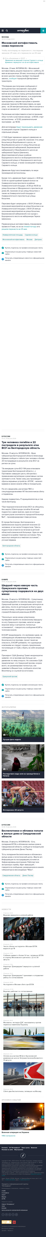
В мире (5, 580)
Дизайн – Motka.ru (7, 1230)
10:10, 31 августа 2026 (9, 275)
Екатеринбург (8, 344)
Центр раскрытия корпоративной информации (15, 1210)
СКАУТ (3, 1195)
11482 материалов (8, 1136)
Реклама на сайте (7, 1150)
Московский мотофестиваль (13, 240)
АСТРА (3, 1199)
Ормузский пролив (10, 676)
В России (6, 273)
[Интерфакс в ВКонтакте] (9, 1214)
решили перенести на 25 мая (14, 229)
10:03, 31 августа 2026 (9, 438)
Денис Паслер (21, 344)
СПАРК (4, 1191)
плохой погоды (30, 227)
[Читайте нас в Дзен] (3, 1214)
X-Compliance (5, 1193)
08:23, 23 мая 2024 (8, 39)
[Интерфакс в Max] (16, 1214)
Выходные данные (8, 1228)
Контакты (5, 1148)
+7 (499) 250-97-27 (24, 1180)
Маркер (4, 1197)
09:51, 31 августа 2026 (9, 582)
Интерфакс (23, 30)
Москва (5, 37)
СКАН (3, 1206)
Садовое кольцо (31, 235)
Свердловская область (11, 875)
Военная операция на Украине (15, 1132)
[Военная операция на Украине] (23, 1130)
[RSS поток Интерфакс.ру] (13, 1214)
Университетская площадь (13, 235)
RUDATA (4, 1208)
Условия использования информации (14, 1226)
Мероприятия (18, 1150)
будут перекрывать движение (29, 127)
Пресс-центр (26, 1148)
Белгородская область (11, 546)
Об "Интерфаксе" (14, 1148)
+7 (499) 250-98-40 (9, 1180)
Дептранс (38, 240)
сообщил (13, 78)
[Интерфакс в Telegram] (6, 1214)
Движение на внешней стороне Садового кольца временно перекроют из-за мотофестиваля (24, 61)
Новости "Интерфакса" (8, 1204)
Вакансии (34, 1148)
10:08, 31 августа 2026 (9, 827)
